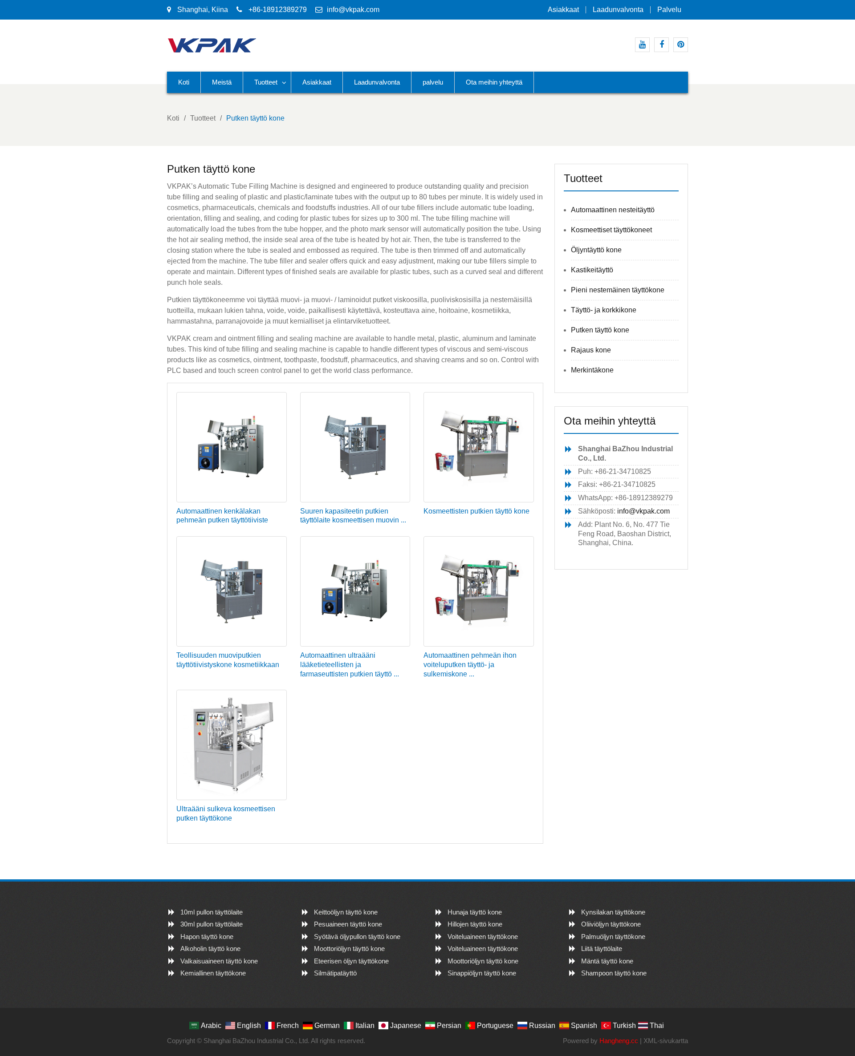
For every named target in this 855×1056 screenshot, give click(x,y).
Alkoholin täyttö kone (210, 948)
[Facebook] (661, 44)
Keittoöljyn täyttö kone (346, 912)
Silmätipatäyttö (335, 973)
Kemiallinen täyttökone (213, 973)
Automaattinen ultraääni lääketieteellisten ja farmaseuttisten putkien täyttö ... (349, 664)
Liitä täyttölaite (601, 948)
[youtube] (642, 44)
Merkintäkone (592, 370)
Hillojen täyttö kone (475, 924)
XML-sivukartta (665, 1040)
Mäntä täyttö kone (607, 961)
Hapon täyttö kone (206, 936)
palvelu (669, 9)
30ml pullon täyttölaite (211, 924)
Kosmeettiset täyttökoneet (611, 230)
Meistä (222, 82)
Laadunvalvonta (618, 9)
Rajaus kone (591, 350)
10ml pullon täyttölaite (211, 912)
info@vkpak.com (353, 9)
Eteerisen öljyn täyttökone (351, 961)
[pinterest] (680, 44)
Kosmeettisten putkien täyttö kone (476, 511)
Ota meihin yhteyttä (494, 82)
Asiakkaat (563, 9)
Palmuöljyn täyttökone (613, 936)
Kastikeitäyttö (592, 270)
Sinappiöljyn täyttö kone (482, 973)
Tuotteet (265, 82)
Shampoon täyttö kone (614, 973)
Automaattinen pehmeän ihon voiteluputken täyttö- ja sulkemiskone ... (470, 664)
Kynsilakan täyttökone (613, 912)
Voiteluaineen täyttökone (483, 936)
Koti (183, 82)
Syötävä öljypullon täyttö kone (357, 936)
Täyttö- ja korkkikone (603, 310)
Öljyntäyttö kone (596, 250)
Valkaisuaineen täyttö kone (219, 961)
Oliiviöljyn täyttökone (611, 924)
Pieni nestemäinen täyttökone (617, 290)
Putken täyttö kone (600, 330)
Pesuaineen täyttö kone (348, 924)
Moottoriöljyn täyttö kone (349, 948)
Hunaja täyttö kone (475, 912)
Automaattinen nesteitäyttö (613, 210)
